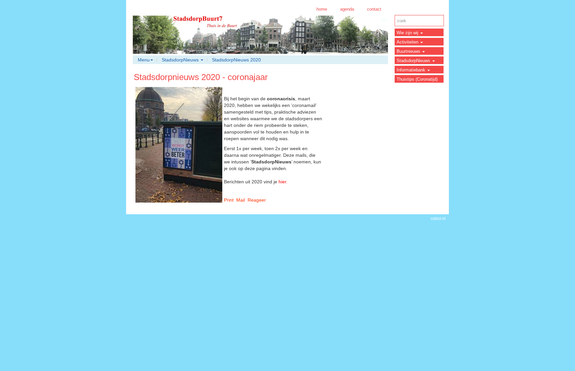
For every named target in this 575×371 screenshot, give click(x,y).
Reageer (257, 200)
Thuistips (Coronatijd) (417, 79)
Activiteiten (408, 42)
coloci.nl (438, 218)
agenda (347, 9)
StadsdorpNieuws (414, 60)
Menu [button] (144, 59)
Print (229, 200)
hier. (283, 181)
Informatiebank (412, 69)
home (321, 9)
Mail (240, 200)
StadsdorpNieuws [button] (181, 59)
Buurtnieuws (409, 51)
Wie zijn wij (408, 32)
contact (374, 9)
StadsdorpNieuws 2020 (236, 59)
